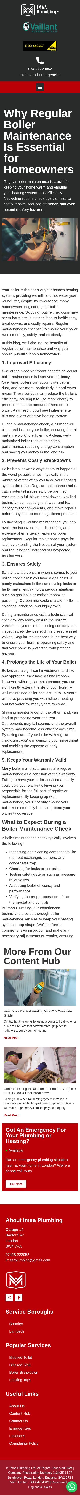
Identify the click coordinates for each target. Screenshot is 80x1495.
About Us (17, 1406)
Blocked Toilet (20, 1357)
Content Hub (19, 1413)
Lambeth (16, 1331)
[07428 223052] (40, 60)
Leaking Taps (20, 1380)
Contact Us (18, 1421)
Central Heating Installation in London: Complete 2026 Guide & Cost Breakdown (40, 1091)
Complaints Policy (24, 1443)
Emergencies (20, 1428)
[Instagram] (9, 1297)
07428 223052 (40, 69)
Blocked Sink (20, 1365)
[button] (40, 87)
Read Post (11, 1037)
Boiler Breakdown (23, 1372)
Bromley (16, 1324)
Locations (17, 1436)
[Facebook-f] (18, 1297)
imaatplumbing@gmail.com (28, 1260)
